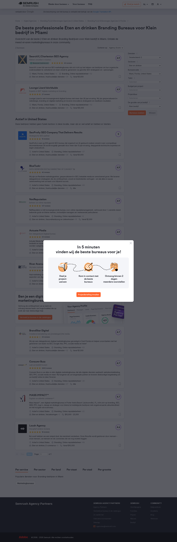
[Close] (131, 243)
